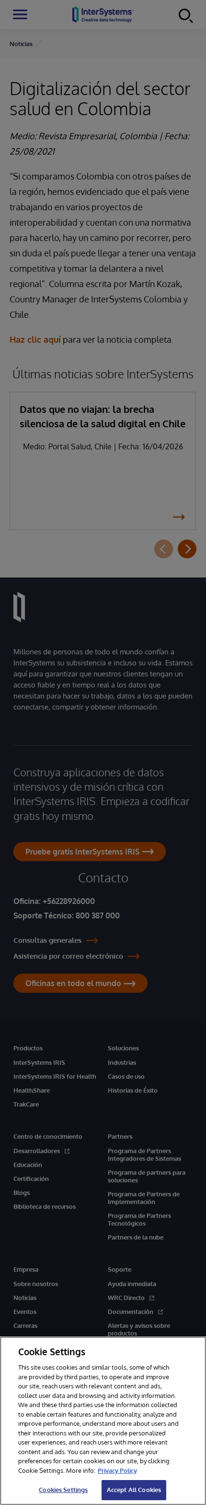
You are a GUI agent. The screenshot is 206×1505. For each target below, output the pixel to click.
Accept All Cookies (134, 1489)
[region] (103, 1420)
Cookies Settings (63, 1489)
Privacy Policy (117, 1470)
